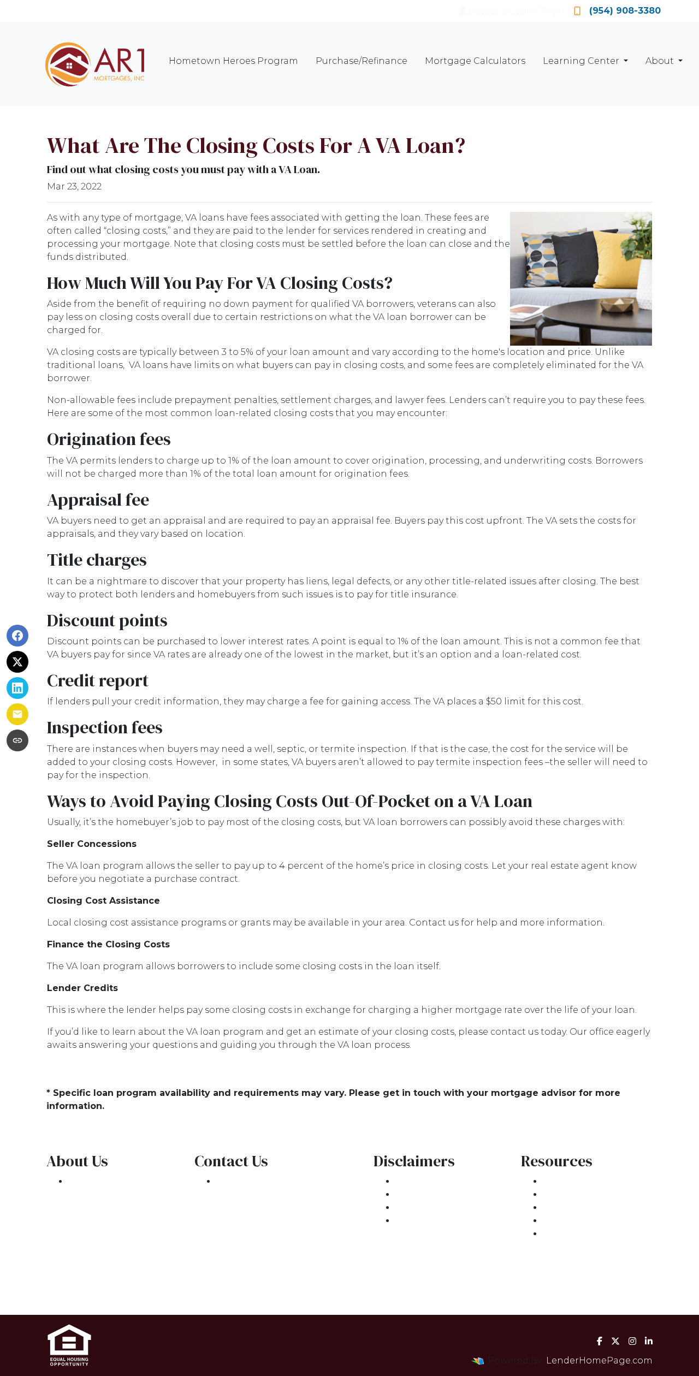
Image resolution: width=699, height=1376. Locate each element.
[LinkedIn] (649, 1341)
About (660, 61)
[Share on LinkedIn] (17, 688)
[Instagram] (632, 1341)
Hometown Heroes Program (233, 61)
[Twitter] (615, 1341)
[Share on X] (17, 662)
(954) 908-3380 (625, 10)
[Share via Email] (17, 714)
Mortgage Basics (581, 1207)
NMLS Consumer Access (122, 1286)
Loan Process (573, 1194)
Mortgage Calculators (475, 61)
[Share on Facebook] (17, 636)
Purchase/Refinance (361, 61)
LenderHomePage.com (599, 1360)
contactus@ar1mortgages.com (286, 1220)
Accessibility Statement (448, 1207)
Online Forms (574, 1220)
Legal (408, 1181)
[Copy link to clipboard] (17, 740)
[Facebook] (599, 1341)
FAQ (552, 1234)
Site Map (415, 1220)
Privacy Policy (426, 1194)
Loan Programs (578, 1181)
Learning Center (582, 61)
